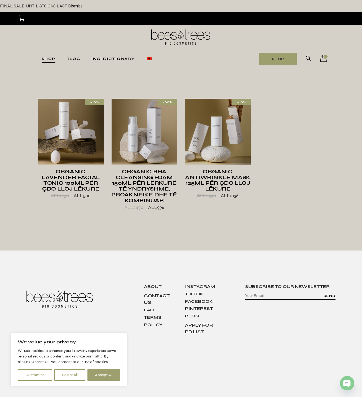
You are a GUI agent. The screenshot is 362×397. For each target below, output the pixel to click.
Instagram (200, 286)
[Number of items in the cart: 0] (21, 18)
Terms (152, 317)
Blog (192, 315)
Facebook (199, 301)
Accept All (103, 375)
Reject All (70, 375)
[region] (69, 359)
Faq (149, 309)
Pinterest (199, 308)
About (153, 286)
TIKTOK (194, 293)
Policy (153, 324)
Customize (35, 375)
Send (329, 295)
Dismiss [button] (75, 6)
